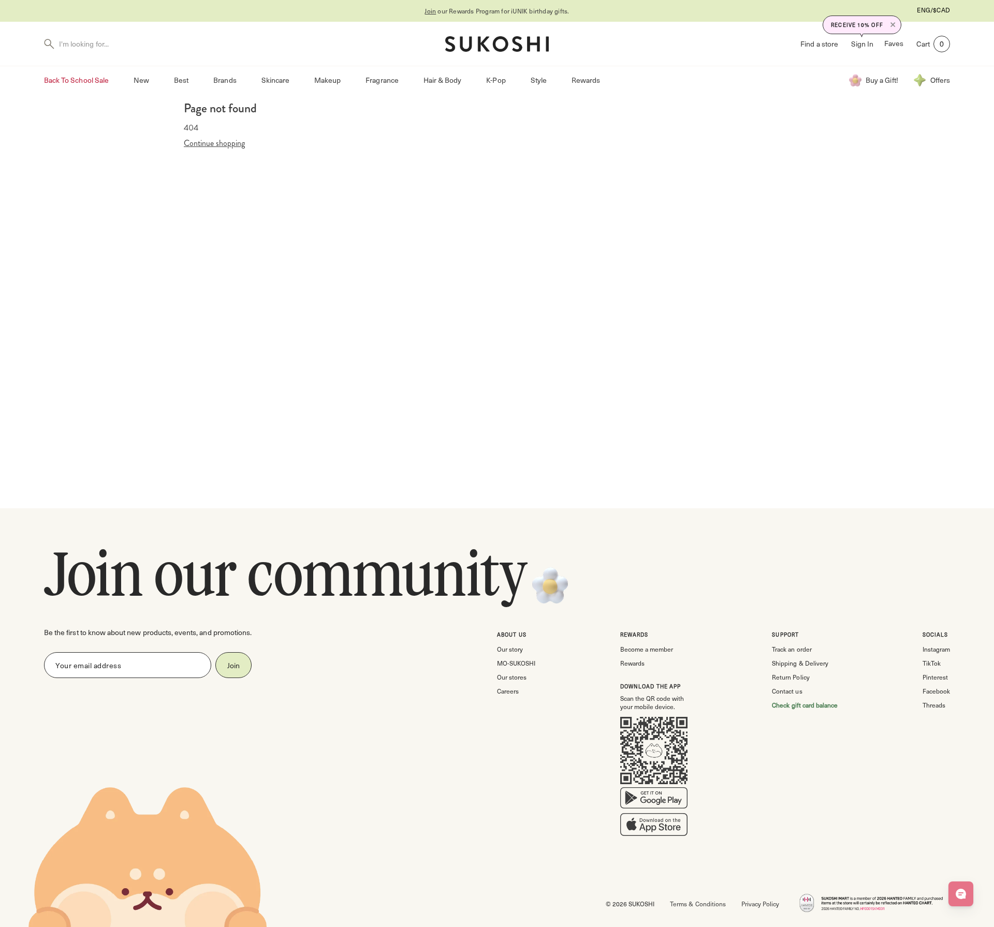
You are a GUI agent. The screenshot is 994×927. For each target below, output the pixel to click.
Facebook (936, 691)
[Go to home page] (496, 44)
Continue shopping (214, 143)
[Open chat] (960, 893)
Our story (510, 649)
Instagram (936, 649)
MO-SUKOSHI (516, 663)
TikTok (932, 663)
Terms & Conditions (697, 903)
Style (539, 80)
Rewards (586, 80)
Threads (934, 705)
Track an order (791, 649)
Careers (508, 691)
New (141, 80)
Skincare (275, 80)
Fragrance (382, 80)
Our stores (512, 677)
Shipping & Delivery (800, 663)
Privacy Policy (760, 903)
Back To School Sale (76, 80)
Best (181, 80)
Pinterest (935, 677)
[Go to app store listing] (654, 826)
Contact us (787, 691)
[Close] (893, 25)
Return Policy (790, 677)
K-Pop (495, 80)
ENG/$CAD (933, 9)
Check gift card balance (805, 705)
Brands (224, 80)
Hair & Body (442, 80)
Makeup (327, 80)
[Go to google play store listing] (654, 800)
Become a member (646, 649)
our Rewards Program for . (497, 11)
